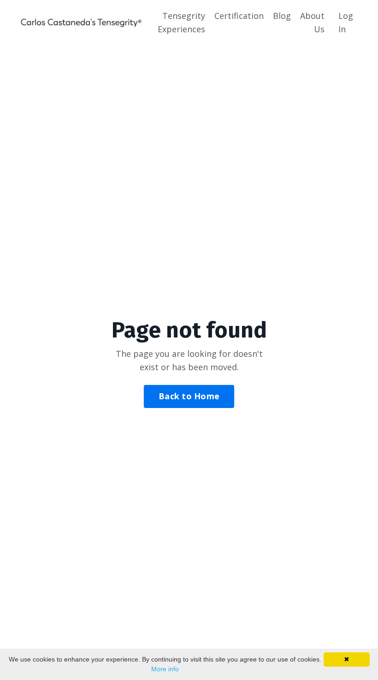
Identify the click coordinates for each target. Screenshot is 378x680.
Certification (239, 15)
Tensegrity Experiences (181, 22)
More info (165, 669)
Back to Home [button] (189, 396)
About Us (312, 22)
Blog (282, 15)
